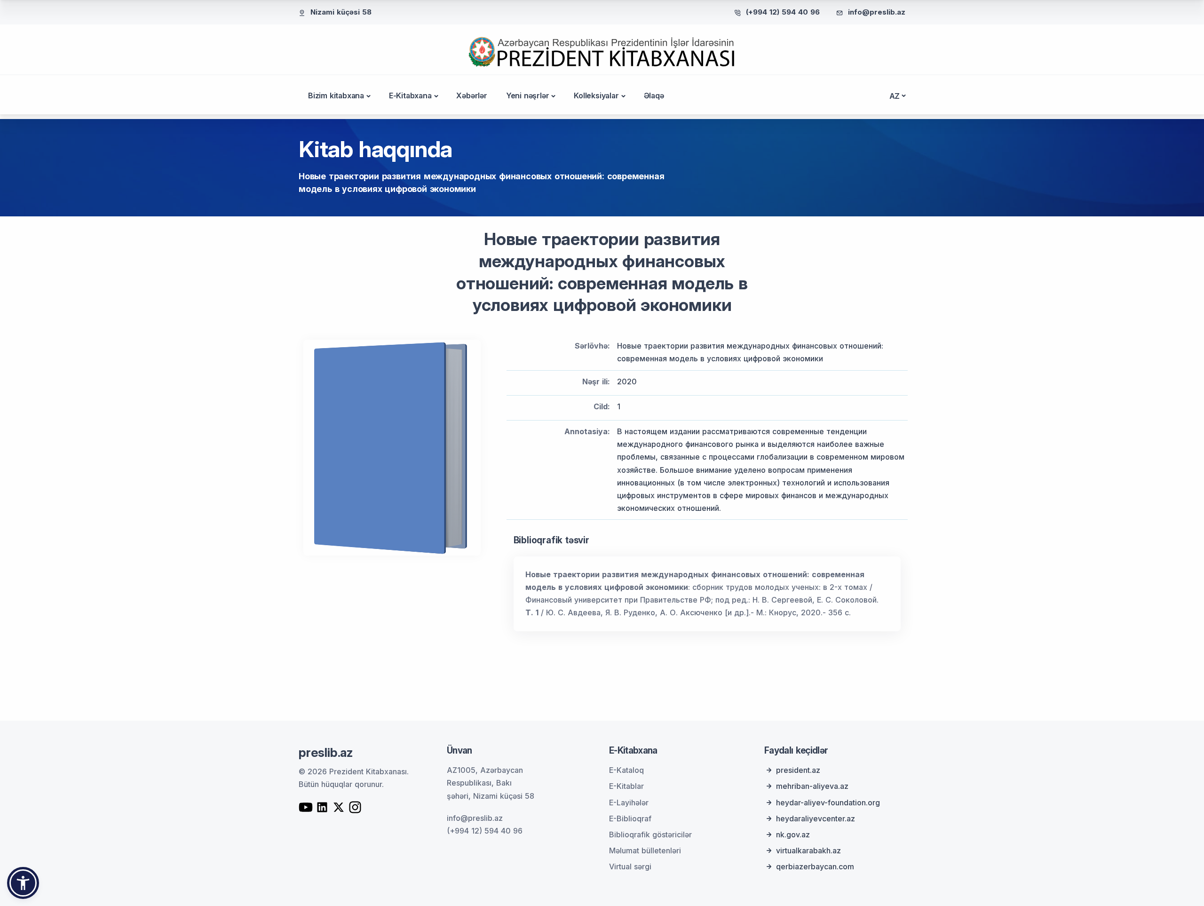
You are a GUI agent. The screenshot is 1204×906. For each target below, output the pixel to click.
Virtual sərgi (630, 866)
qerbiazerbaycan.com (815, 866)
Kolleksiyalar (596, 95)
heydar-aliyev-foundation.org (828, 802)
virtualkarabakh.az (808, 850)
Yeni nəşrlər (527, 95)
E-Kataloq (626, 770)
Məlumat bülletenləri (645, 850)
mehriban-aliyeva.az (812, 786)
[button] (23, 883)
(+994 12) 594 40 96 (783, 12)
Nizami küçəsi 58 (341, 12)
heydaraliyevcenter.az (815, 818)
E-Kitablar (626, 786)
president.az (798, 770)
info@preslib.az (876, 12)
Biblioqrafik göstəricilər (650, 834)
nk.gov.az (793, 834)
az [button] (894, 96)
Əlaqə (654, 95)
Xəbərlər (471, 95)
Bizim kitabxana (336, 95)
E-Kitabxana (410, 95)
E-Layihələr (629, 802)
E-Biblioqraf (630, 818)
